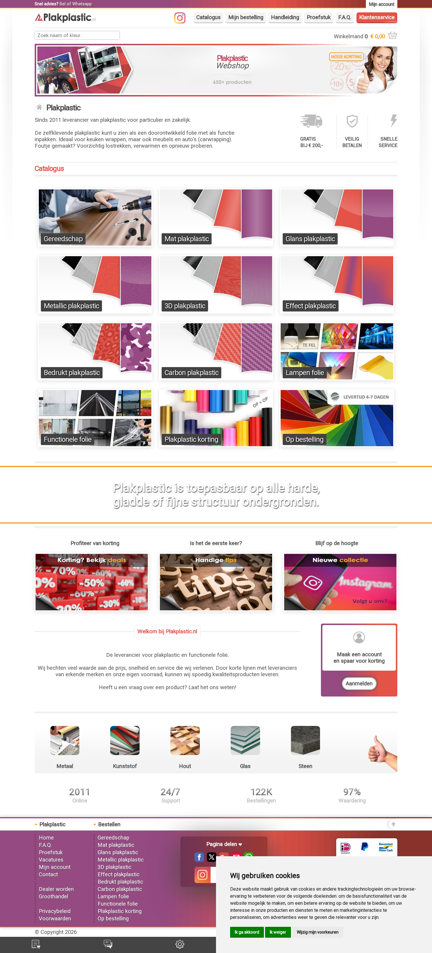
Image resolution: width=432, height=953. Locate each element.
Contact (48, 874)
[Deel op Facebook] (199, 860)
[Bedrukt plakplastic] (95, 378)
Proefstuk (319, 17)
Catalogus (208, 17)
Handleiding (285, 17)
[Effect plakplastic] (337, 312)
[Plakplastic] (65, 21)
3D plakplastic (185, 306)
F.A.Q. (344, 17)
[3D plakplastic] (216, 312)
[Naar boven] (392, 828)
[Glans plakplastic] (337, 244)
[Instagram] (182, 22)
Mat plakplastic (187, 239)
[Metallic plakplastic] (95, 312)
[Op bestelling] (337, 445)
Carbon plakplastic (191, 373)
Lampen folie (305, 373)
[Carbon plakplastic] (216, 378)
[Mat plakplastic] (216, 244)
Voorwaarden (55, 918)
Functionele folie (67, 439)
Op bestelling (305, 439)
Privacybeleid (55, 911)
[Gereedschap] (95, 244)
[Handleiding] (216, 609)
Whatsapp (82, 3)
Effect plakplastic (311, 306)
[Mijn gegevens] (179, 947)
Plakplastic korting (191, 439)
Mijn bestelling (245, 17)
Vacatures (51, 860)
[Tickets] (108, 947)
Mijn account (55, 867)
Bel (63, 3)
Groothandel (53, 896)
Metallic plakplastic (71, 306)
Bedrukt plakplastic (72, 373)
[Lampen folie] (337, 378)
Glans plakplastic (310, 239)
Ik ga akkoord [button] (247, 932)
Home (46, 837)
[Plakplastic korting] (216, 445)
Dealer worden (56, 889)
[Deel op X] (210, 860)
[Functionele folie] (95, 445)
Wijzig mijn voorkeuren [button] (318, 932)
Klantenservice (377, 17)
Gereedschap (63, 239)
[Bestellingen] (36, 947)
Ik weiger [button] (278, 932)
